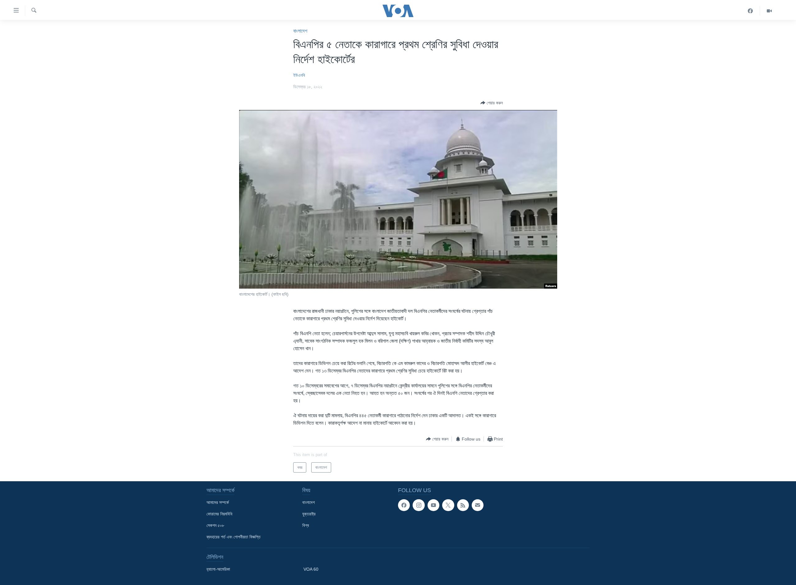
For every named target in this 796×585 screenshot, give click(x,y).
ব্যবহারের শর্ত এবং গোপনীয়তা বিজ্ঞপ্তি (233, 536)
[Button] (491, 103)
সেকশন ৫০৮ (215, 525)
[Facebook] (750, 11)
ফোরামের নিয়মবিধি (219, 513)
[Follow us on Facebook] (404, 505)
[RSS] (463, 505)
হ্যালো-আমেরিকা (218, 569)
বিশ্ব (305, 525)
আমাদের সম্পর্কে (217, 502)
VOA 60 (310, 569)
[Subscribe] (478, 505)
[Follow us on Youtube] (433, 505)
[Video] (769, 11)
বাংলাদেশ (300, 31)
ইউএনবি (299, 75)
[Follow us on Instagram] (418, 505)
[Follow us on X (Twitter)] (448, 505)
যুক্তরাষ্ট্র (309, 513)
